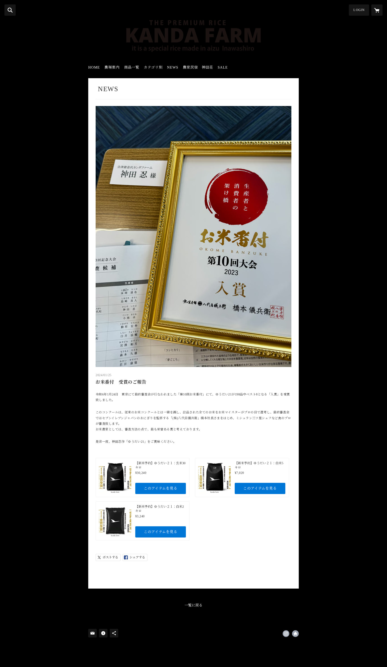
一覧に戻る (193, 605)
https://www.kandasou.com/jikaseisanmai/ (295, 633)
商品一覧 (131, 67)
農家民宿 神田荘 (198, 67)
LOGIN (359, 10)
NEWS (172, 67)
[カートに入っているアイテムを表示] (377, 10)
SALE (223, 67)
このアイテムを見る (160, 488)
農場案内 (112, 67)
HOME (94, 67)
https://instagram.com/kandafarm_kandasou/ (286, 633)
